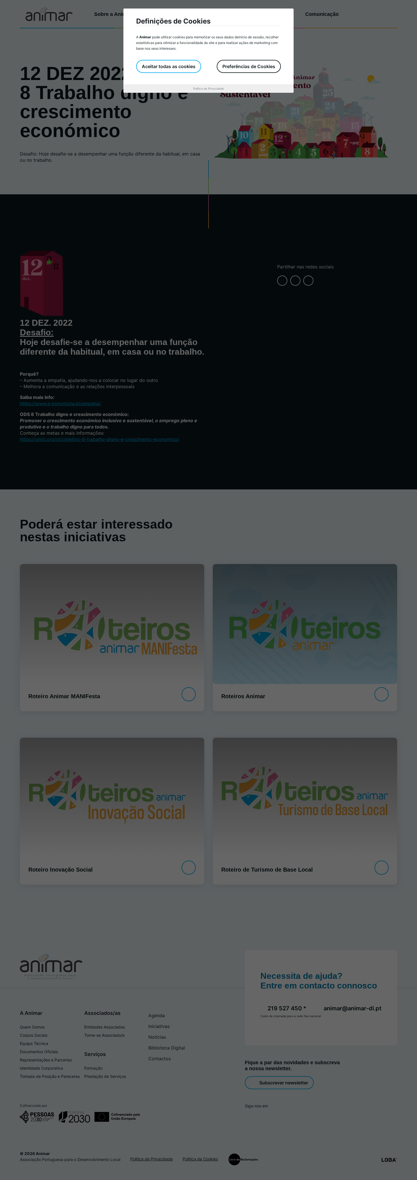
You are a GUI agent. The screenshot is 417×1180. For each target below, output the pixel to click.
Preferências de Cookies (248, 66)
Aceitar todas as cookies (168, 66)
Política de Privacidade (208, 88)
